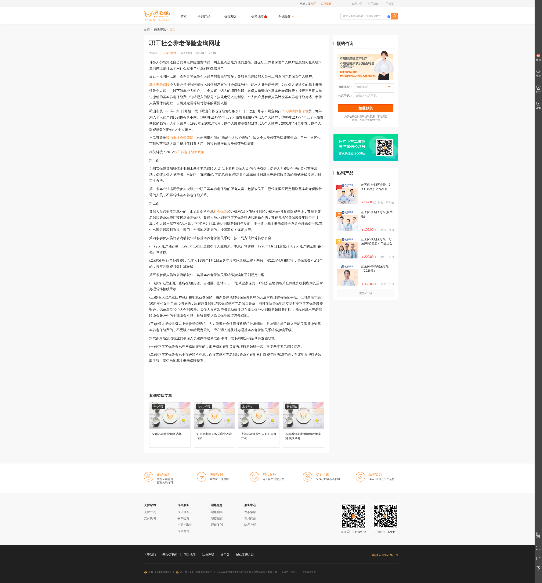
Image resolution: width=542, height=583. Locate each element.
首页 (184, 16)
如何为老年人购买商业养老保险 (214, 424)
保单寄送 (183, 531)
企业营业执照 (309, 572)
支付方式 (150, 512)
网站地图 (190, 554)
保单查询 (183, 512)
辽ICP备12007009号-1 (159, 572)
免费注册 (326, 3)
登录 (313, 3)
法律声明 (208, 554)
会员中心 (357, 3)
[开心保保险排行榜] (388, 16)
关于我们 (150, 554)
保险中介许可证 (289, 572)
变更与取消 (184, 524)
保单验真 (183, 518)
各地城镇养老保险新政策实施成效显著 (303, 424)
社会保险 (220, 211)
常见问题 (250, 518)
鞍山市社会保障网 (179, 138)
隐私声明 (250, 524)
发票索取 (250, 512)
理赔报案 (217, 518)
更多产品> (366, 293)
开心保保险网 (157, 15)
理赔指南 (217, 512)
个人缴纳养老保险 (294, 111)
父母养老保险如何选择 (169, 424)
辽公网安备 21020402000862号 (196, 572)
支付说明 (150, 518)
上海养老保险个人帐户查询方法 (258, 424)
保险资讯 (160, 29)
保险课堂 (257, 16)
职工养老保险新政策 (189, 152)
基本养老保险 (159, 84)
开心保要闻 (169, 554)
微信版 (225, 554)
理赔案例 (217, 524)
